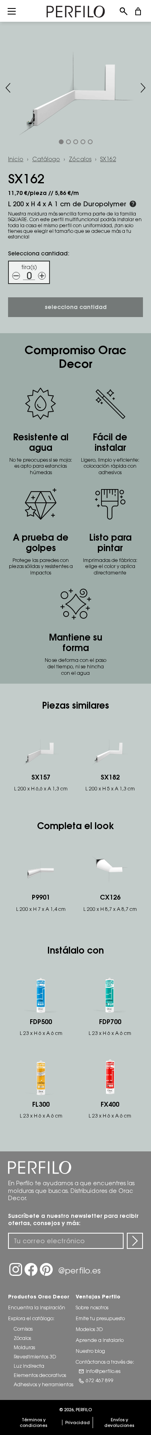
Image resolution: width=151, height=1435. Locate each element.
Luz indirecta (29, 1366)
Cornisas (23, 1329)
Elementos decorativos (40, 1375)
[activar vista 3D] (75, 87)
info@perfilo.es (103, 1371)
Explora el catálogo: (31, 1318)
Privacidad (77, 1422)
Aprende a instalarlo (100, 1340)
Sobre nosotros (92, 1307)
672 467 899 (100, 1380)
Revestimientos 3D (35, 1357)
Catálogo (46, 159)
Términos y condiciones (33, 1422)
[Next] (143, 88)
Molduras (24, 1347)
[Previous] (8, 88)
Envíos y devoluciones (119, 1422)
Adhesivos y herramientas (43, 1384)
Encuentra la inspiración (36, 1307)
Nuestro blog (90, 1351)
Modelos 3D (89, 1329)
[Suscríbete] (135, 1241)
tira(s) (29, 266)
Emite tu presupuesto (100, 1318)
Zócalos (80, 159)
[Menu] (11, 11)
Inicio (15, 159)
